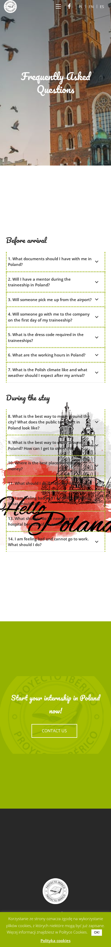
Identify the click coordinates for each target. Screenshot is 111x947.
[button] (58, 6)
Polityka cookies (55, 940)
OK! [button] (96, 932)
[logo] (10, 6)
